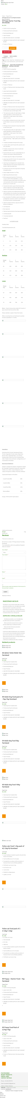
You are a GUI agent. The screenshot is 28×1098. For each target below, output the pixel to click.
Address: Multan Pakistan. (7, 1086)
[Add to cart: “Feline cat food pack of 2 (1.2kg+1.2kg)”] (7, 964)
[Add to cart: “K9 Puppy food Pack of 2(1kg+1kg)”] (7, 1063)
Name (3, 571)
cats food (7, 60)
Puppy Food (9, 16)
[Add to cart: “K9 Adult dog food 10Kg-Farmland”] (7, 816)
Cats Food (4, 851)
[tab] (5, 65)
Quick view (4, 687)
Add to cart (7, 52)
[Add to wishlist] (4, 679)
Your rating (5, 549)
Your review (5, 554)
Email (3, 578)
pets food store (19, 61)
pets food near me (11, 61)
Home (3, 16)
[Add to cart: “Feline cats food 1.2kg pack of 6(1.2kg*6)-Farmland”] (7, 882)
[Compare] (4, 650)
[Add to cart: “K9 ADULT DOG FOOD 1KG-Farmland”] (7, 683)
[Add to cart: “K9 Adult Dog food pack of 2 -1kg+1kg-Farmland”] (7, 726)
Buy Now (12, 48)
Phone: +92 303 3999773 (6, 1081)
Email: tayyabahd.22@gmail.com (8, 1083)
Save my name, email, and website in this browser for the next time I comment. (14, 587)
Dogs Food (4, 658)
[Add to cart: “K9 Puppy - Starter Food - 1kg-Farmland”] (7, 1013)
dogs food (12, 60)
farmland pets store (19, 60)
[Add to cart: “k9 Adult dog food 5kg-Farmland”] (7, 770)
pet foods (4, 61)
